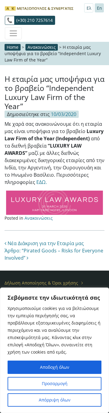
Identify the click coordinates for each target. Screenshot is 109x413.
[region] (54, 350)
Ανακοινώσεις (42, 47)
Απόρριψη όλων (55, 400)
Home (12, 47)
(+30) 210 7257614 (34, 20)
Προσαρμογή (55, 383)
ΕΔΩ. (41, 182)
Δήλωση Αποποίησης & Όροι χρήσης (41, 283)
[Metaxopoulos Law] (39, 8)
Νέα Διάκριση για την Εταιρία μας (45, 243)
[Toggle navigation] (13, 33)
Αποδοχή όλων (54, 367)
